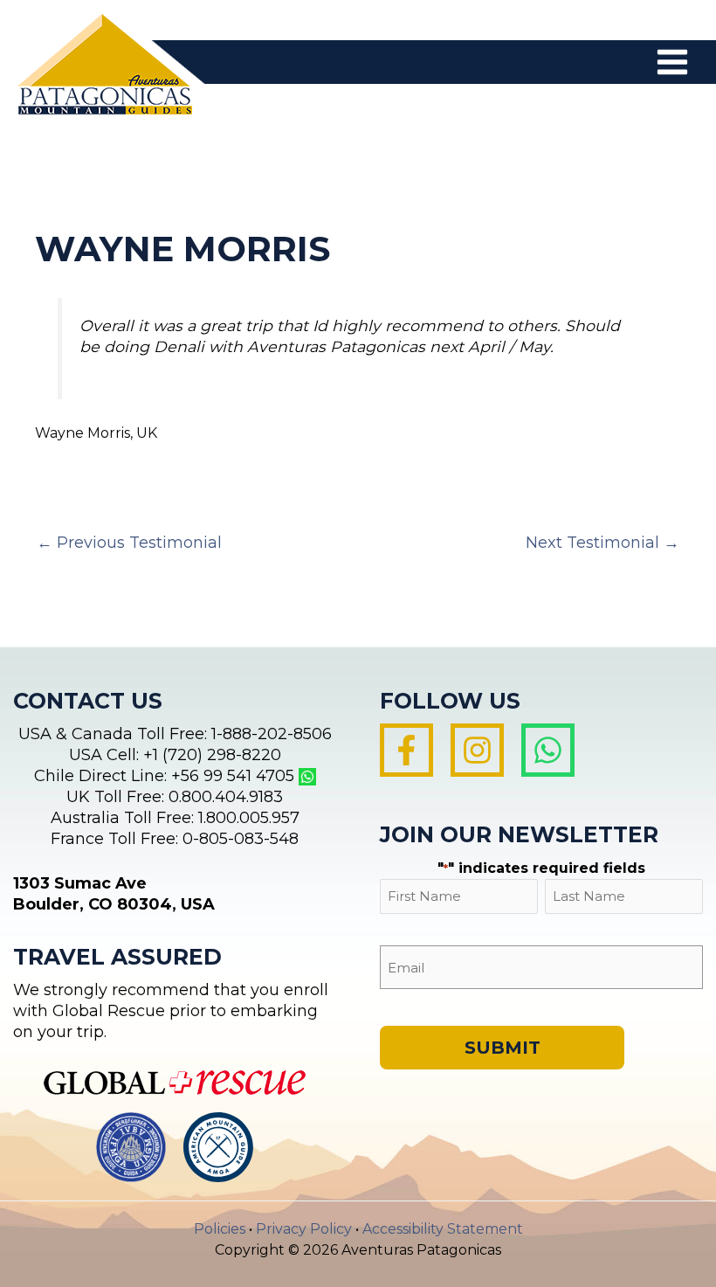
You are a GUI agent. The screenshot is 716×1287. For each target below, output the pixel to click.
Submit (502, 1047)
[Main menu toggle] (672, 62)
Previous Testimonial (129, 542)
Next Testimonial (602, 542)
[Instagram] (477, 750)
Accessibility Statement (442, 1229)
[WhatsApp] (548, 750)
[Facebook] (406, 750)
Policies (219, 1229)
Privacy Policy (304, 1229)
